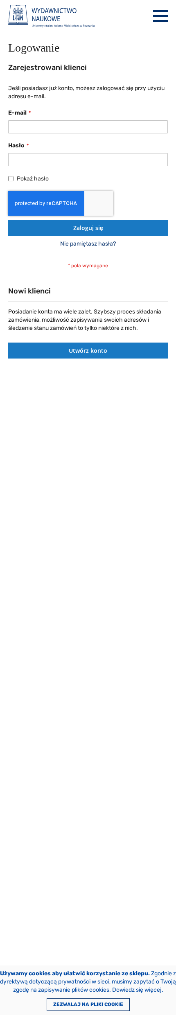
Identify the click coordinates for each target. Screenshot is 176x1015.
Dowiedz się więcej (137, 989)
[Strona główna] (51, 16)
